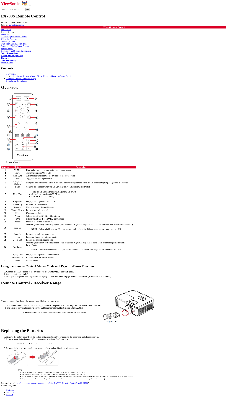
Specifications (7, 48)
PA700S (9, 395)
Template (10, 392)
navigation (13, 25)
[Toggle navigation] (30, 5)
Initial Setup (6, 34)
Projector (10, 390)
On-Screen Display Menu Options (15, 46)
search (21, 25)
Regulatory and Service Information (16, 51)
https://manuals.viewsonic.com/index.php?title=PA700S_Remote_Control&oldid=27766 (51, 383)
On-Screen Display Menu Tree (14, 44)
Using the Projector (9, 39)
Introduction (6, 29)
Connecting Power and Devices (14, 37)
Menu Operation (8, 41)
